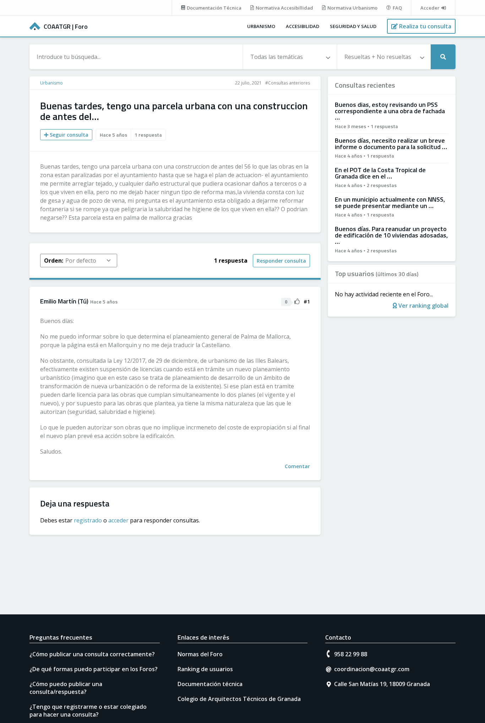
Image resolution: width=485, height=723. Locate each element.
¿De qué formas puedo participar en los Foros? (93, 669)
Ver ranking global (422, 306)
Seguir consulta (68, 134)
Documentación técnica (210, 684)
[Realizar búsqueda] (443, 56)
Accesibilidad (302, 26)
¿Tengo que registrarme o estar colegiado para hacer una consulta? (88, 710)
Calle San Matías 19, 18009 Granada (382, 684)
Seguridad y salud (353, 26)
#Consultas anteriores (287, 83)
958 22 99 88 (350, 654)
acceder (118, 520)
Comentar (297, 466)
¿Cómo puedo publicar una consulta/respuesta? (65, 688)
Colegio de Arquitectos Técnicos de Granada (239, 699)
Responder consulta (281, 260)
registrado (88, 520)
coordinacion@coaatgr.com (371, 669)
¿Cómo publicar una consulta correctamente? (92, 654)
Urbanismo (261, 26)
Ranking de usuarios (205, 669)
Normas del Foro (200, 654)
